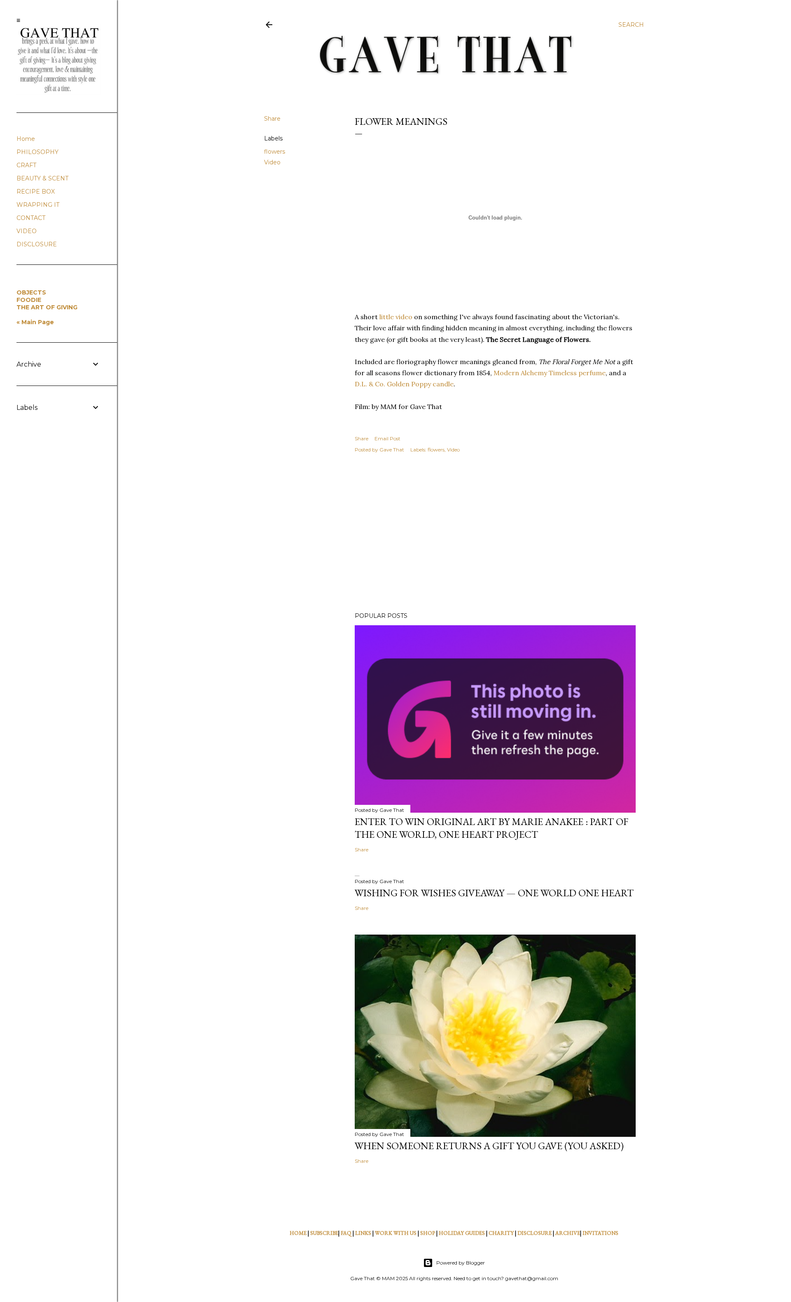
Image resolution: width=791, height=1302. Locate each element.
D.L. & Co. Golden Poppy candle (404, 384)
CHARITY (501, 1233)
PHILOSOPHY (37, 152)
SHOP (427, 1233)
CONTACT (30, 218)
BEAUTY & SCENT (42, 178)
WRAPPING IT (37, 204)
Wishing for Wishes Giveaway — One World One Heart (494, 892)
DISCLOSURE (534, 1233)
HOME (298, 1233)
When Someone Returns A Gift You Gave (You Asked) (489, 1145)
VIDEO (26, 231)
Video (272, 162)
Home (25, 139)
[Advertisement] (495, 533)
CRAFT (26, 165)
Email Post (387, 438)
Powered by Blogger (460, 1263)
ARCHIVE (567, 1233)
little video (395, 317)
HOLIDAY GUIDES (462, 1233)
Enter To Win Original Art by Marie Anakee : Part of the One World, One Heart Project (491, 828)
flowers (274, 151)
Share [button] (272, 118)
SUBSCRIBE (324, 1233)
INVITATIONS (600, 1233)
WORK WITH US (396, 1233)
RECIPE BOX (35, 191)
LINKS (363, 1233)
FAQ (346, 1233)
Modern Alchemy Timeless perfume (550, 373)
